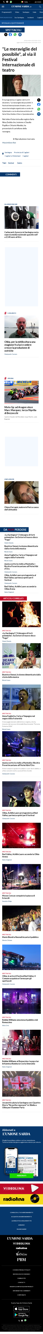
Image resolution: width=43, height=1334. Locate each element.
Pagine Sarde (21, 1229)
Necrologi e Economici (21, 1274)
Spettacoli (13, 30)
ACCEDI (38, 2)
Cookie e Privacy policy (21, 1270)
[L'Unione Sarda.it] (21, 6)
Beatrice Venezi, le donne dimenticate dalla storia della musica (21, 547)
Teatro (19, 163)
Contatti (21, 1282)
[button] (5, 34)
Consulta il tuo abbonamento (21, 1212)
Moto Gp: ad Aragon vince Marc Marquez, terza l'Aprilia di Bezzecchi (20, 410)
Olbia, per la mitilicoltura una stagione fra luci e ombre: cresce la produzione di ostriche (19, 346)
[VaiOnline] (21, 1255)
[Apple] (21, 1308)
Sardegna (26, 12)
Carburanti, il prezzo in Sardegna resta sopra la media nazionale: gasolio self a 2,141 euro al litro (21, 234)
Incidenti (30, 17)
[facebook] (7, 2)
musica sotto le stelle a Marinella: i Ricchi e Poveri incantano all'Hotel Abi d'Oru (21, 566)
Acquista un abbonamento (21, 1216)
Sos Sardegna (19, 17)
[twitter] (4, 2)
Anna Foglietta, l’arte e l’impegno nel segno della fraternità (20, 556)
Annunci (21, 1225)
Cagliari (26, 156)
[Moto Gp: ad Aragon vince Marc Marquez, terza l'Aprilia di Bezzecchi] (21, 392)
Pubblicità (22, 1278)
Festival (11, 163)
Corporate (21, 1295)
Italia (34, 12)
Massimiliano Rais (9, 143)
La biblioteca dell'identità (22, 1221)
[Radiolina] (21, 1199)
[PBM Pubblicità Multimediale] (21, 1259)
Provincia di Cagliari (21, 152)
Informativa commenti (21, 1291)
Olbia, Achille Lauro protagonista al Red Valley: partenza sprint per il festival (20, 577)
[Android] (21, 1314)
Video (17, 12)
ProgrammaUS (7, 12)
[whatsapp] (11, 2)
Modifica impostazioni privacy (21, 1286)
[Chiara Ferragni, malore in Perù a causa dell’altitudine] (21, 492)
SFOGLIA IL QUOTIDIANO (12, 23)
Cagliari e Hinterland (12, 156)
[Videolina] (21, 1189)
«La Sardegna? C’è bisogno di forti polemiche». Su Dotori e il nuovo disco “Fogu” (21, 537)
